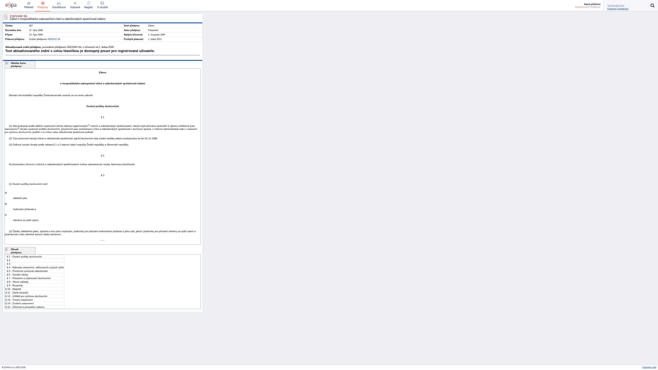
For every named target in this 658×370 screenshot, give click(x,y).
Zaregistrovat (581, 6)
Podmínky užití (649, 367)
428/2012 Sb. (54, 39)
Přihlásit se (595, 6)
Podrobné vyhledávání (617, 9)
